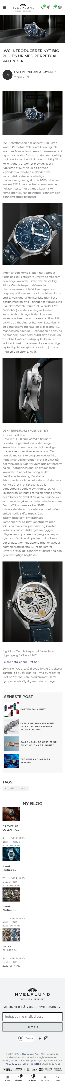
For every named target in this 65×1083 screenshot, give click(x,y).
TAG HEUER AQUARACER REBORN (35, 761)
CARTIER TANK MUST (33, 709)
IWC (24, 788)
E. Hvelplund (27, 1054)
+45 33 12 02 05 (13, 1063)
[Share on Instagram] (46, 1038)
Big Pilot (11, 788)
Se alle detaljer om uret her (20, 662)
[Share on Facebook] (40, 1038)
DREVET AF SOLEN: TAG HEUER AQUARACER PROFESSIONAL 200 (11, 828)
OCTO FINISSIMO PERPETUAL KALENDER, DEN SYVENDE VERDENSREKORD (38, 726)
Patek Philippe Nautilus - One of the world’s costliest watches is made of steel (10, 868)
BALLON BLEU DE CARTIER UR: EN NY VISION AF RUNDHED (39, 743)
